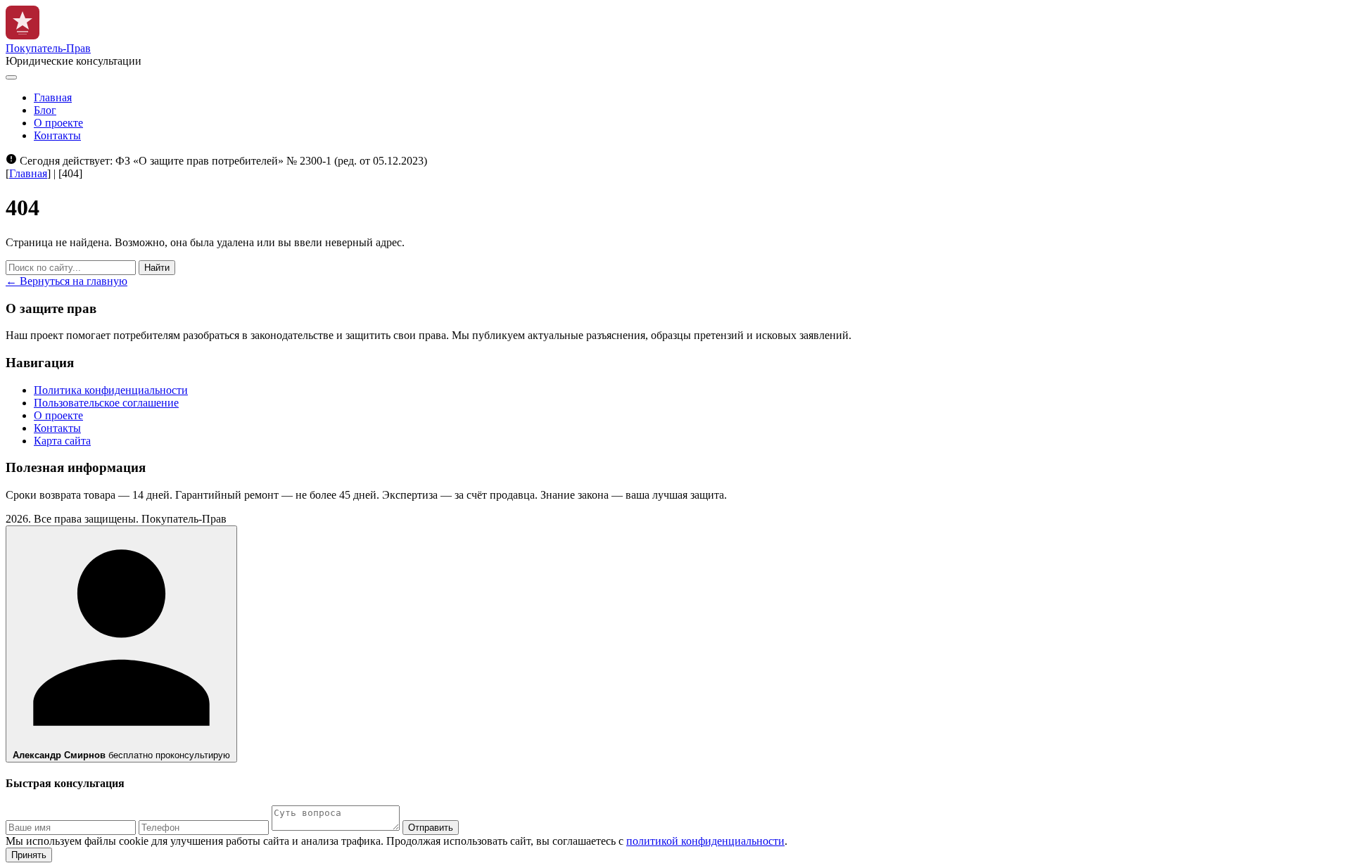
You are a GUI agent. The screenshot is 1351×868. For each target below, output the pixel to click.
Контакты (57, 135)
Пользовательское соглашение (106, 403)
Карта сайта (62, 441)
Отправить (430, 827)
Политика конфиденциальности (111, 390)
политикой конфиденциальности (705, 841)
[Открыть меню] (11, 77)
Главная (53, 97)
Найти (157, 267)
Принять (28, 855)
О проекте (58, 123)
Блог (45, 110)
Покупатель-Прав (48, 48)
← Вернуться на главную (66, 281)
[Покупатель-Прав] (22, 36)
